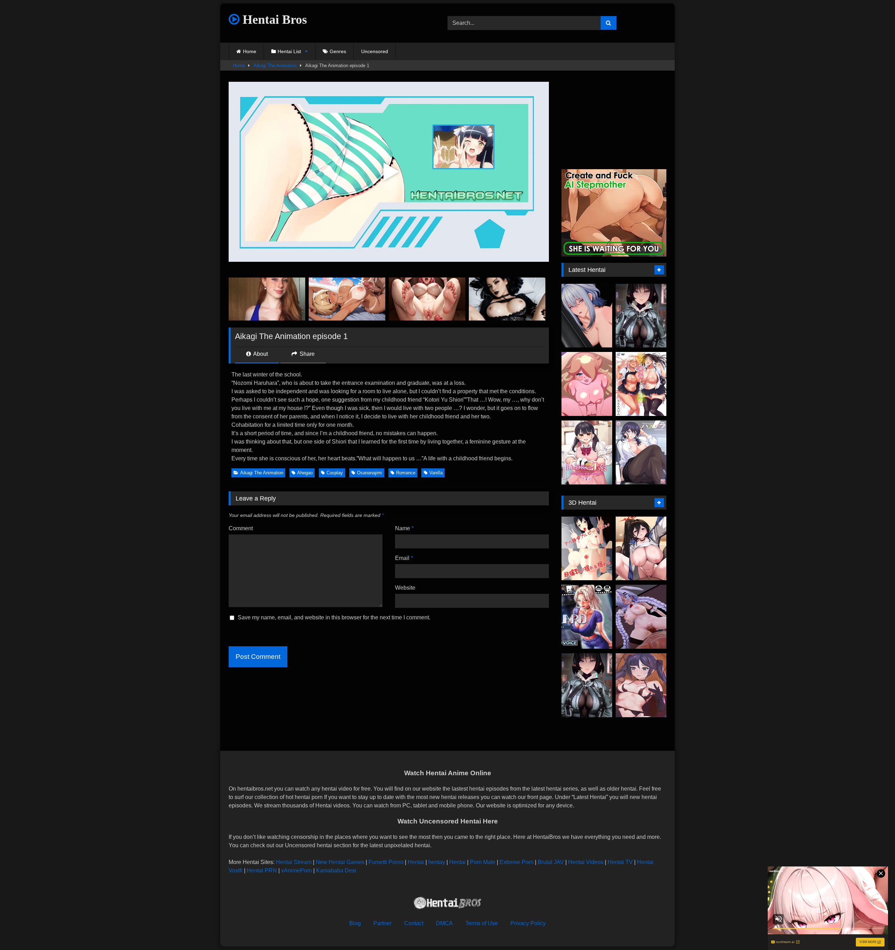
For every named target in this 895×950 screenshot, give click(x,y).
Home (249, 51)
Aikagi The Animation (274, 65)
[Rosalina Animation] (586, 384)
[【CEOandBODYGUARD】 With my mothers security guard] (586, 617)
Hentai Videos (585, 862)
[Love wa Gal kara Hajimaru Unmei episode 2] (641, 384)
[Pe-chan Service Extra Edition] (641, 617)
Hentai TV (620, 862)
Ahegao (305, 472)
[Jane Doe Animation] (641, 316)
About (260, 354)
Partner (382, 923)
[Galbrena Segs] (586, 316)
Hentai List (289, 51)
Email (404, 558)
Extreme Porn (517, 862)
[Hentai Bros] (447, 904)
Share (306, 354)
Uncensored (374, 51)
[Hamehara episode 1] (641, 452)
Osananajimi (369, 472)
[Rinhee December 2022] (641, 549)
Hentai (416, 862)
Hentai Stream (294, 862)
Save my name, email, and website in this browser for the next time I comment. (334, 617)
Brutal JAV (551, 862)
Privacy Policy (528, 923)
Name (404, 528)
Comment (241, 528)
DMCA (444, 923)
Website (405, 588)
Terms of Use (481, 923)
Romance (405, 472)
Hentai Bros (273, 20)
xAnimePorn (296, 870)
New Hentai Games (340, 862)
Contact (413, 923)
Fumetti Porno (385, 862)
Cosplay (335, 472)
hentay (436, 862)
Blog (355, 923)
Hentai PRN (262, 870)
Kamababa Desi (336, 870)
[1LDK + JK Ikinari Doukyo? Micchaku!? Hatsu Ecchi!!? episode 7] (586, 452)
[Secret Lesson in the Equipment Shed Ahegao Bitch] (586, 549)
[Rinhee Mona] (641, 685)
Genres (338, 51)
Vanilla (436, 472)
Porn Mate (482, 862)
